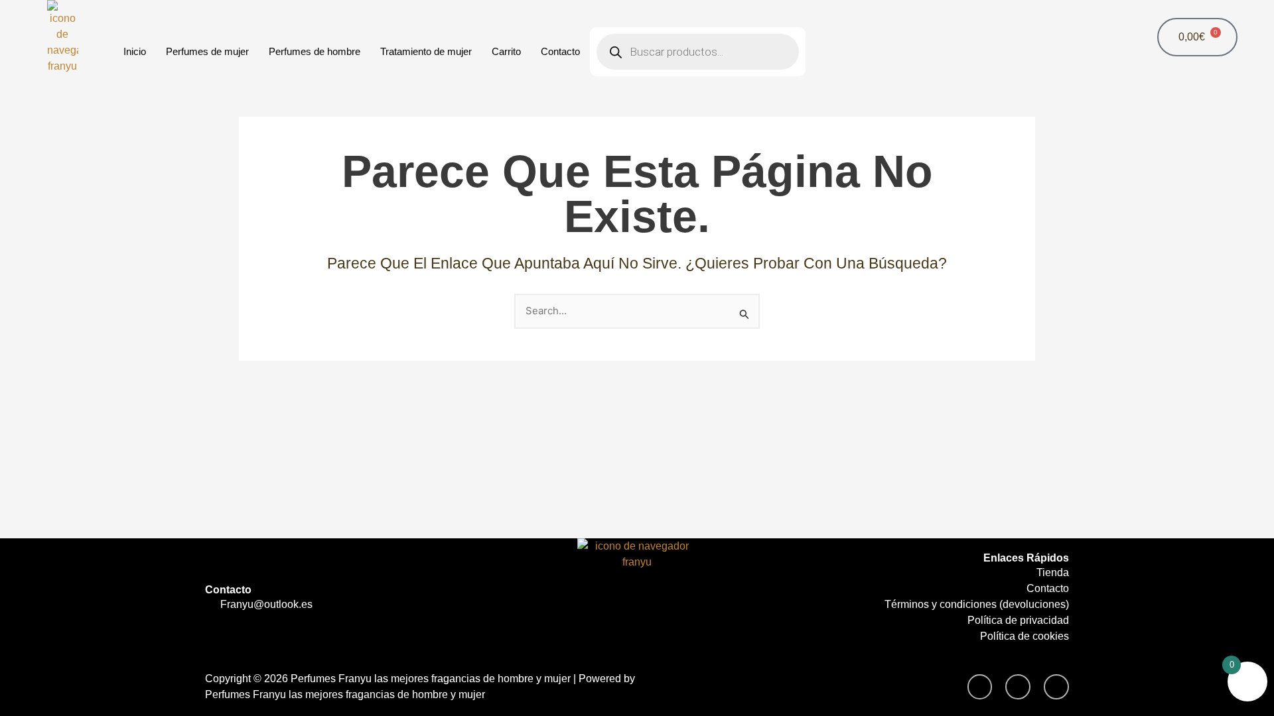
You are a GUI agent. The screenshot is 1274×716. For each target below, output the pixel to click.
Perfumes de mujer (207, 51)
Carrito (506, 51)
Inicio (134, 51)
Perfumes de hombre (314, 51)
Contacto (560, 51)
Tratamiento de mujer (426, 51)
